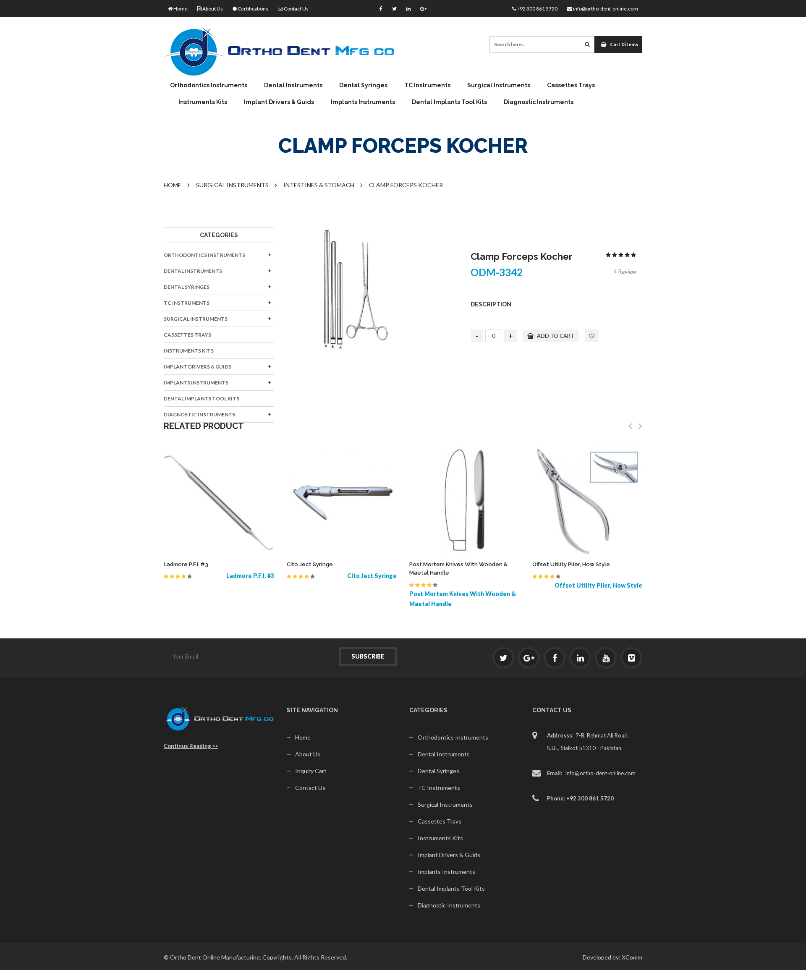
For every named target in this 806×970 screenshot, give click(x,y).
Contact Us (296, 8)
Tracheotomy (614, 217)
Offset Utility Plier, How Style (571, 564)
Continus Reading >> (191, 746)
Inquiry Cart (311, 770)
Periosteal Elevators (421, 213)
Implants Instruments (363, 102)
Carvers (276, 217)
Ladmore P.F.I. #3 (186, 564)
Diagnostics (485, 116)
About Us (212, 8)
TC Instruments (427, 85)
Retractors (610, 116)
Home (180, 8)
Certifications (252, 8)
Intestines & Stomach (318, 184)
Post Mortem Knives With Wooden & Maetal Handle (458, 568)
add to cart (555, 335)
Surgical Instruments (498, 85)
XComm (632, 957)
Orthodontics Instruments (208, 85)
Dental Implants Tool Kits (449, 102)
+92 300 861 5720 (536, 8)
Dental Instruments (293, 85)
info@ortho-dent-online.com (605, 8)
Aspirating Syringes (367, 116)
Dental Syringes (363, 85)
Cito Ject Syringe (310, 564)
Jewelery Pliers (326, 116)
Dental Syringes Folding (499, 116)
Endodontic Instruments (427, 116)
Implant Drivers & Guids (279, 102)
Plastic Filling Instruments (430, 225)
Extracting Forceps (293, 116)
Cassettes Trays (571, 85)
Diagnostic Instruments (538, 102)
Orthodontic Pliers (207, 116)
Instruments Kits (202, 102)
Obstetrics (483, 204)
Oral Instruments (493, 217)
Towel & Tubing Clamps (626, 204)
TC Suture (544, 116)
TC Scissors (420, 116)
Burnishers (280, 204)
